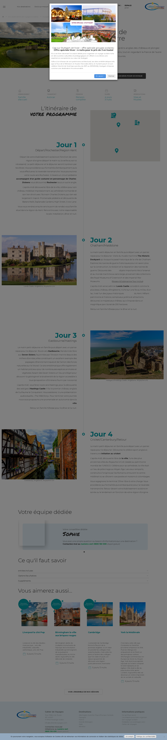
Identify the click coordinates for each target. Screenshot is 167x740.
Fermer (111, 76)
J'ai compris (129, 736)
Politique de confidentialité (145, 736)
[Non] (164, 737)
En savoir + (100, 76)
